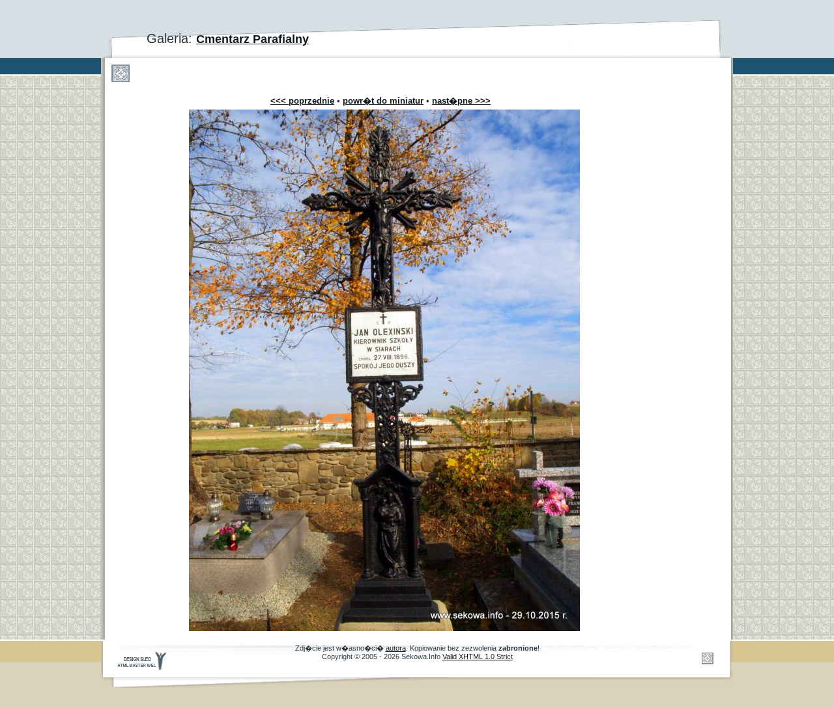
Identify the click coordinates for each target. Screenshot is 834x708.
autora (396, 648)
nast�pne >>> (461, 101)
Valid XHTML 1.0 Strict (477, 656)
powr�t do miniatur (383, 101)
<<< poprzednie (302, 101)
